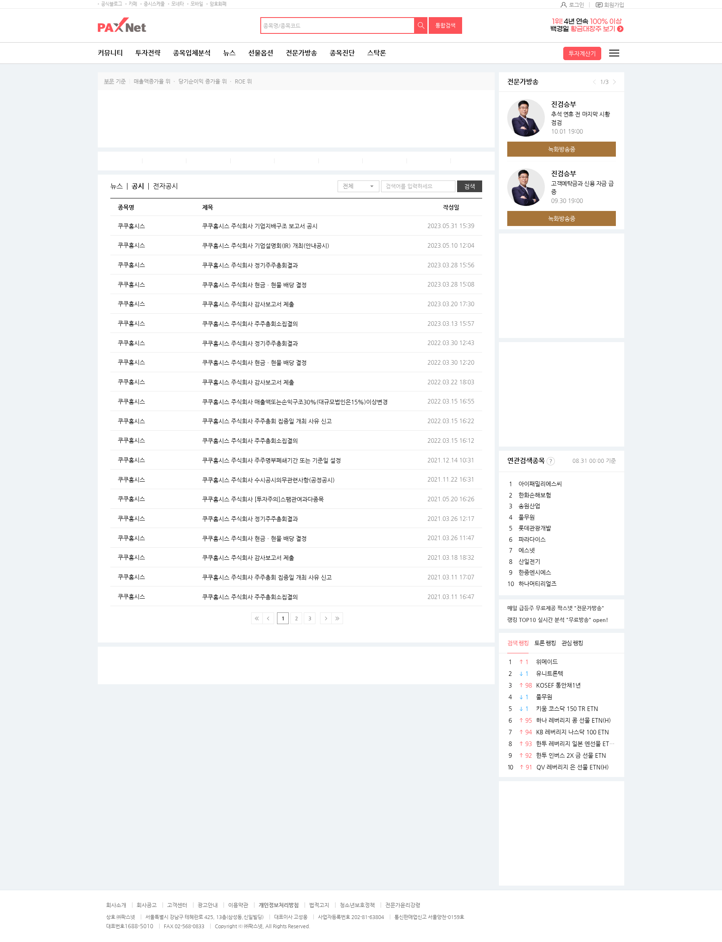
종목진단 (342, 53)
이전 (594, 81)
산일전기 (529, 561)
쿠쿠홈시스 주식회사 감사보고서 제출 (248, 304)
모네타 (177, 4)
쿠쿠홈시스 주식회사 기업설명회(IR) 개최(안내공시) (265, 245)
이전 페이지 (268, 618)
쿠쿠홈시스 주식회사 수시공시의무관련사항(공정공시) (268, 480)
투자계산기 (582, 53)
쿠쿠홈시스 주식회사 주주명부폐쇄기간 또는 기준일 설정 (271, 460)
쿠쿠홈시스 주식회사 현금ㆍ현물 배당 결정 (254, 285)
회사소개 (116, 905)
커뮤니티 (110, 53)
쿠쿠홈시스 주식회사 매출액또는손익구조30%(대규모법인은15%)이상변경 (295, 402)
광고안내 (208, 905)
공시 (138, 186)
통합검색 (445, 25)
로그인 (576, 5)
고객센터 (177, 905)
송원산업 (529, 506)
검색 (421, 25)
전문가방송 (301, 53)
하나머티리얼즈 (538, 583)
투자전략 (147, 53)
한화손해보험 (535, 495)
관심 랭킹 (572, 643)
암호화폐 (218, 4)
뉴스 (229, 53)
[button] (358, 186)
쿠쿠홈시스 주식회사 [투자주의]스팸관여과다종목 (263, 499)
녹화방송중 (561, 149)
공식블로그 (111, 4)
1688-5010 (139, 926)
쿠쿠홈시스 (131, 226)
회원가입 (614, 5)
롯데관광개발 (535, 528)
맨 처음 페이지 (257, 618)
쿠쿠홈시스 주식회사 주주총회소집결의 (250, 323)
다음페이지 (326, 618)
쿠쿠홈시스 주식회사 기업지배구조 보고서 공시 (260, 226)
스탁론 (376, 53)
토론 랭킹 (545, 643)
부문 (109, 81)
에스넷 (527, 550)
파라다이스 (532, 539)
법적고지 (319, 905)
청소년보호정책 (357, 905)
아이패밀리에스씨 (540, 483)
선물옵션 (260, 53)
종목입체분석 (192, 53)
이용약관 (238, 905)
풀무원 (527, 517)
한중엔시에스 (535, 572)
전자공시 (165, 186)
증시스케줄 (154, 4)
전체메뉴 (613, 53)
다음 (614, 81)
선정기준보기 (551, 461)
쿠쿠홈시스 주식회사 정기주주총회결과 (250, 265)
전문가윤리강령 (402, 905)
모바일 (197, 4)
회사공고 (147, 905)
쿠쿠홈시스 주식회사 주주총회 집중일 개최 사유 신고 (267, 421)
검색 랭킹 (518, 643)
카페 (133, 4)
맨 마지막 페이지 (337, 618)
